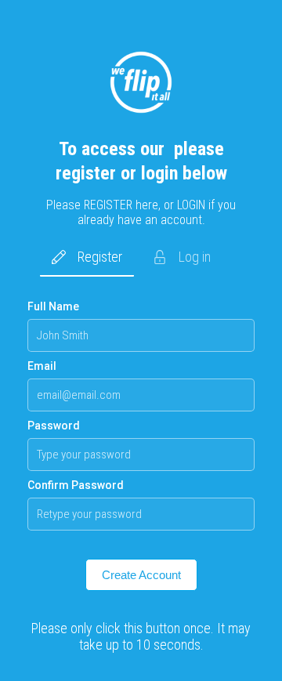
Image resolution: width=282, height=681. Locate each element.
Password (53, 425)
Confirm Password (75, 485)
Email (41, 366)
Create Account (141, 574)
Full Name (53, 306)
